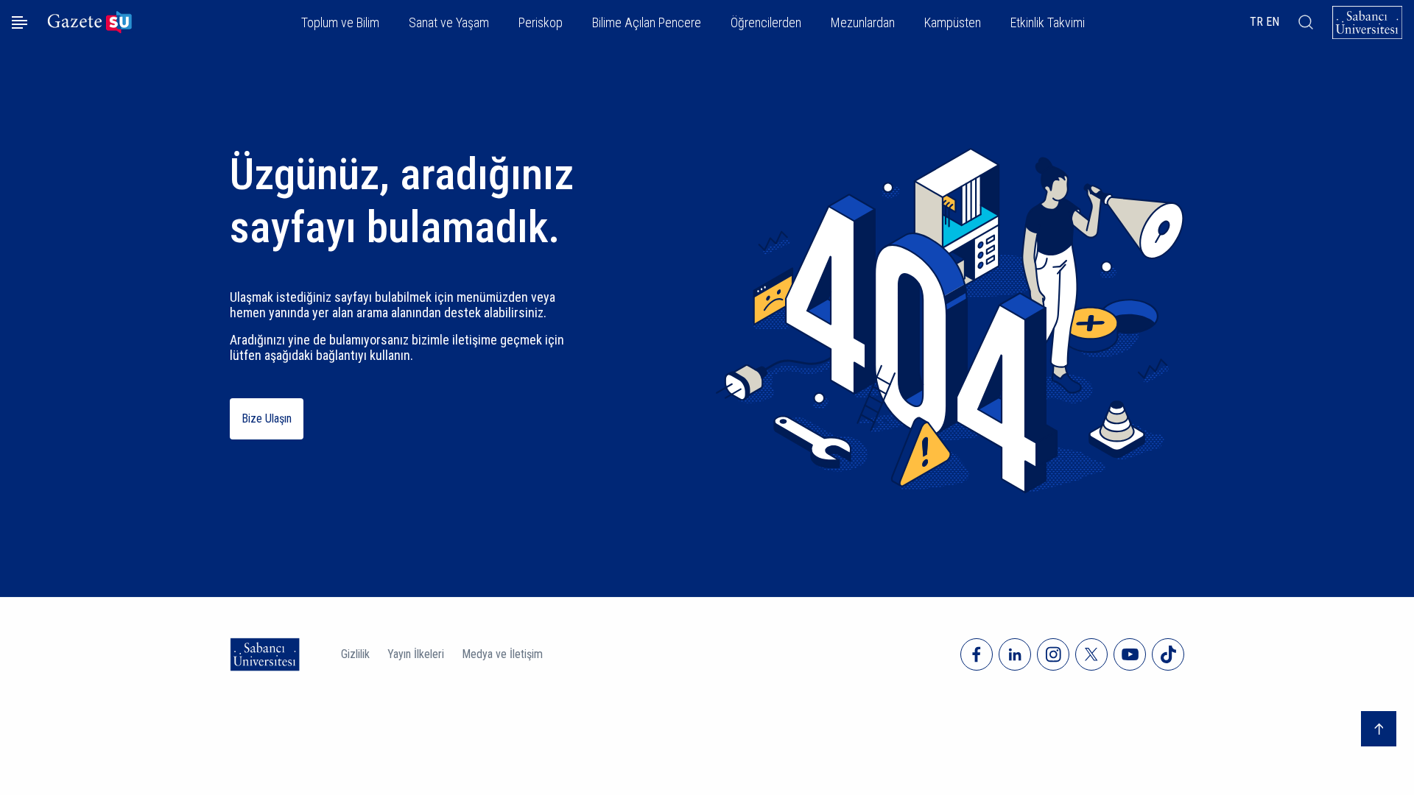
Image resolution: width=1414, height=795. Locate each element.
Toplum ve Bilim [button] (340, 22)
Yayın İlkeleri (415, 654)
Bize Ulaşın (267, 418)
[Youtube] (1130, 654)
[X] (1091, 654)
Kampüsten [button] (952, 22)
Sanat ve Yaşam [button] (449, 22)
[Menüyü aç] (19, 22)
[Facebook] (976, 654)
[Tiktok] (1168, 654)
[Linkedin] (1015, 654)
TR (1256, 22)
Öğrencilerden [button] (766, 22)
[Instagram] (1053, 654)
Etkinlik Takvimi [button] (1047, 22)
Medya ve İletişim (502, 654)
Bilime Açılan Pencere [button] (646, 22)
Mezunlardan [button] (863, 22)
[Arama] (1306, 22)
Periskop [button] (540, 22)
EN (1272, 22)
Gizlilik (355, 654)
